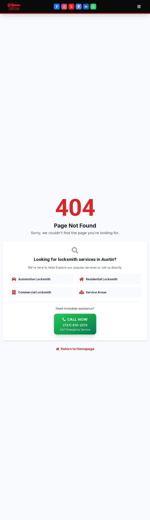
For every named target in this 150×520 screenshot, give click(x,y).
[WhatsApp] (93, 6)
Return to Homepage (77, 349)
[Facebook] (57, 6)
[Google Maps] (79, 6)
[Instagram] (64, 6)
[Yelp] (71, 6)
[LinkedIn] (86, 6)
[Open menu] (139, 6)
